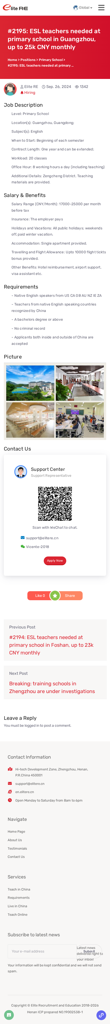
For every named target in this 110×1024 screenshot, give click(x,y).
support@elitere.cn (42, 538)
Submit (89, 951)
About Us (15, 840)
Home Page (16, 831)
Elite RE (31, 86)
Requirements (19, 898)
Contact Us (16, 857)
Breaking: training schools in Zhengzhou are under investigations (52, 687)
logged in (32, 725)
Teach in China (19, 889)
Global (84, 7)
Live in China (17, 906)
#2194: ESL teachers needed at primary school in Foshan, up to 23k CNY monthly (51, 645)
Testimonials (17, 848)
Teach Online (17, 915)
